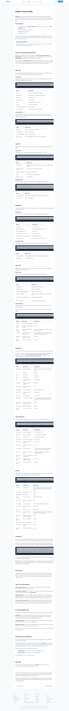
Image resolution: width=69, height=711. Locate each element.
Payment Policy (49, 702)
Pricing (33, 1)
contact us (44, 664)
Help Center (17, 8)
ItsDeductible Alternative (29, 702)
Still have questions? (48, 686)
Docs (37, 1)
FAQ (25, 696)
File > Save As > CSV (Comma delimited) (33, 652)
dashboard (23, 26)
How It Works (29, 1)
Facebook (37, 700)
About (37, 696)
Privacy (48, 696)
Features (23, 1)
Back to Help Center (20, 686)
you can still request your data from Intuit (25, 45)
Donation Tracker (17, 698)
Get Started (60, 1)
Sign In (56, 1)
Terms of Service (50, 698)
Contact (40, 1)
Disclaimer (48, 700)
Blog (25, 700)
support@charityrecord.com (44, 708)
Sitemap (37, 702)
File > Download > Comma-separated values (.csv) (34, 650)
